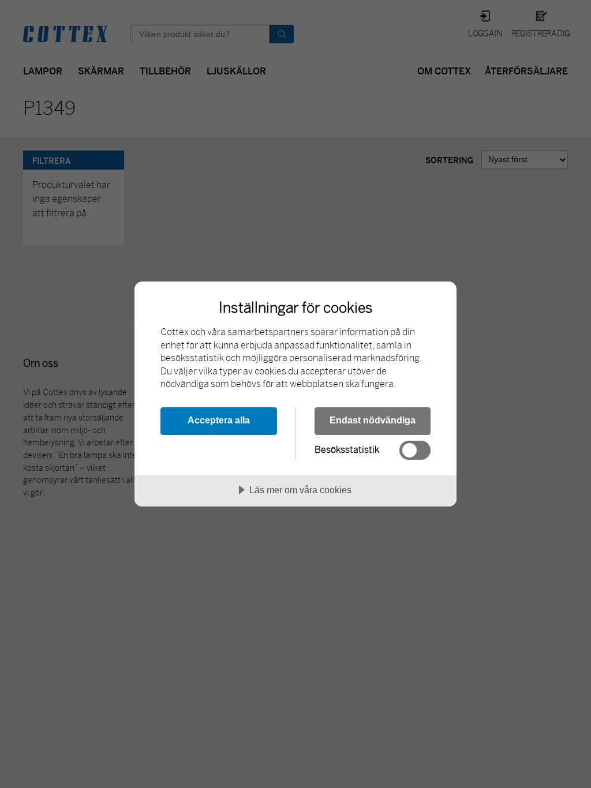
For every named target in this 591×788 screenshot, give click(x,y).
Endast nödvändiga (373, 420)
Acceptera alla (219, 420)
